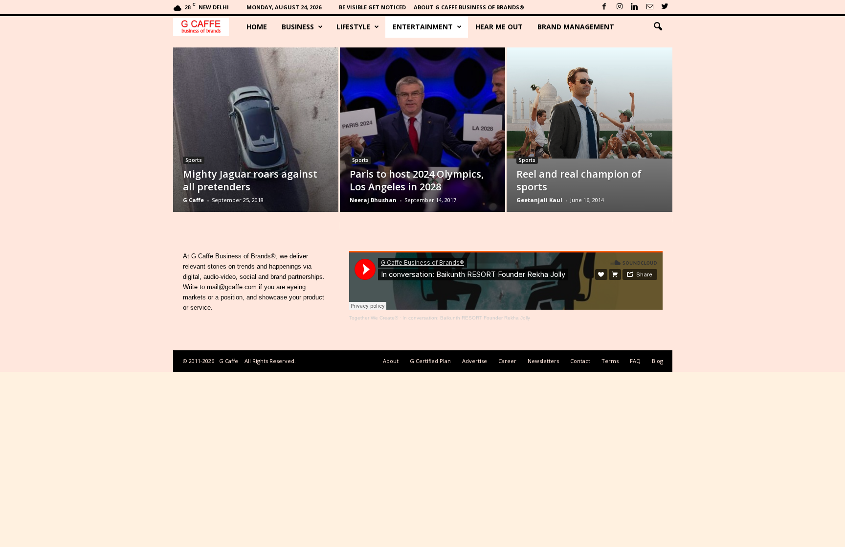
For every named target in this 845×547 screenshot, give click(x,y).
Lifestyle (353, 26)
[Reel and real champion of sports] (589, 103)
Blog (657, 361)
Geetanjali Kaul (539, 200)
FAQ (635, 361)
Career (507, 361)
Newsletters (543, 361)
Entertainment (423, 26)
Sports (193, 160)
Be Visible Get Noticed (372, 7)
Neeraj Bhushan (373, 200)
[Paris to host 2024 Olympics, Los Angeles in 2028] (422, 144)
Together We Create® (373, 317)
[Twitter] (665, 7)
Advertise (474, 361)
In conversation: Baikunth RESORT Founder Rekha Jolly (466, 317)
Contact (580, 361)
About (391, 361)
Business (298, 26)
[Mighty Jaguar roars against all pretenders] (255, 144)
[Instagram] (619, 7)
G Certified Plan (430, 361)
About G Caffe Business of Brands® (469, 7)
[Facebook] (604, 7)
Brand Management (575, 26)
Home (256, 26)
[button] (657, 27)
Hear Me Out (499, 26)
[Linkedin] (635, 7)
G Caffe (193, 200)
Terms (610, 361)
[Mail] (650, 7)
